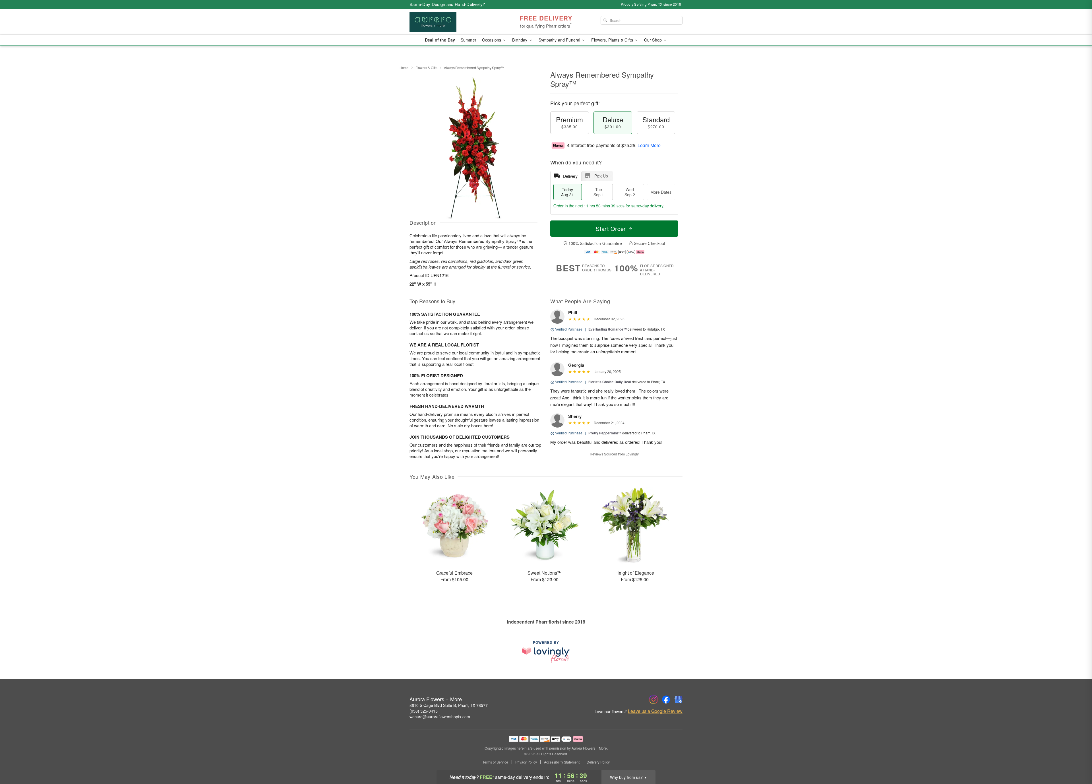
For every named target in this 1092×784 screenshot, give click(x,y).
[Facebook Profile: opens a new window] (666, 699)
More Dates (660, 192)
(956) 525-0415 (424, 711)
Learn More (649, 145)
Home (404, 67)
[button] (1077, 760)
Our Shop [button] (653, 40)
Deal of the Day (440, 40)
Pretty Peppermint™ (604, 433)
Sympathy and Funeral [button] (560, 40)
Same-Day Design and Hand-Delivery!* (448, 4)
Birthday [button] (520, 40)
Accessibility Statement (562, 762)
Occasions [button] (492, 40)
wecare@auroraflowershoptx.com (440, 716)
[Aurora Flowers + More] (450, 22)
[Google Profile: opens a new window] (678, 699)
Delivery (570, 176)
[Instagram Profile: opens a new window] (653, 699)
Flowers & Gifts (426, 67)
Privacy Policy (526, 762)
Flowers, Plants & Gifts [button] (612, 40)
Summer (468, 40)
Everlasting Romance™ (607, 329)
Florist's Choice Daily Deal (609, 381)
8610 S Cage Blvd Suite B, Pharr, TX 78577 (449, 705)
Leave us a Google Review (655, 711)
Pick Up (601, 176)
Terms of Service (495, 762)
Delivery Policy (598, 762)
